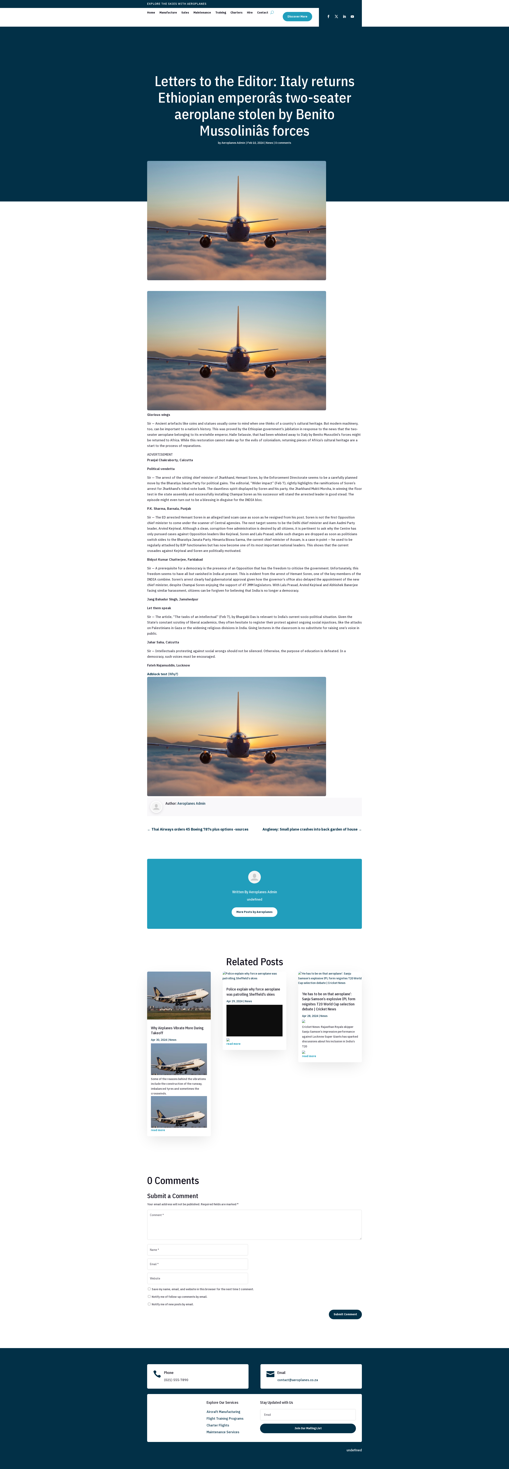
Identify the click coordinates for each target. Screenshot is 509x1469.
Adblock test (157, 674)
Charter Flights (218, 1425)
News (269, 143)
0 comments (283, 143)
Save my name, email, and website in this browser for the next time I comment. (203, 1289)
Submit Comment (345, 1314)
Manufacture (168, 12)
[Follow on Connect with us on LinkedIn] (344, 16)
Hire (250, 12)
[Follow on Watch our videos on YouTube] (352, 16)
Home (151, 12)
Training (220, 12)
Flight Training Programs (225, 1418)
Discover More (297, 16)
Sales (185, 12)
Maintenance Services (223, 1432)
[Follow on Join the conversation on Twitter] (336, 16)
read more (158, 1130)
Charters (236, 12)
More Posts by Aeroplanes (254, 912)
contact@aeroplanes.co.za (297, 1380)
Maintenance (202, 12)
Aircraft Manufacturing (223, 1412)
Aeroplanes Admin (233, 143)
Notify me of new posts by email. (173, 1304)
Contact (262, 12)
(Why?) (173, 674)
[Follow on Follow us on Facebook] (328, 16)
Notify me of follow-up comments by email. (179, 1297)
